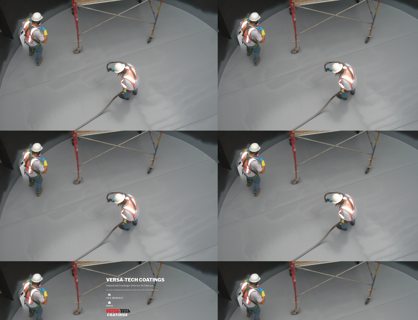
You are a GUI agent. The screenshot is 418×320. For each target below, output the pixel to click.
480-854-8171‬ (117, 298)
